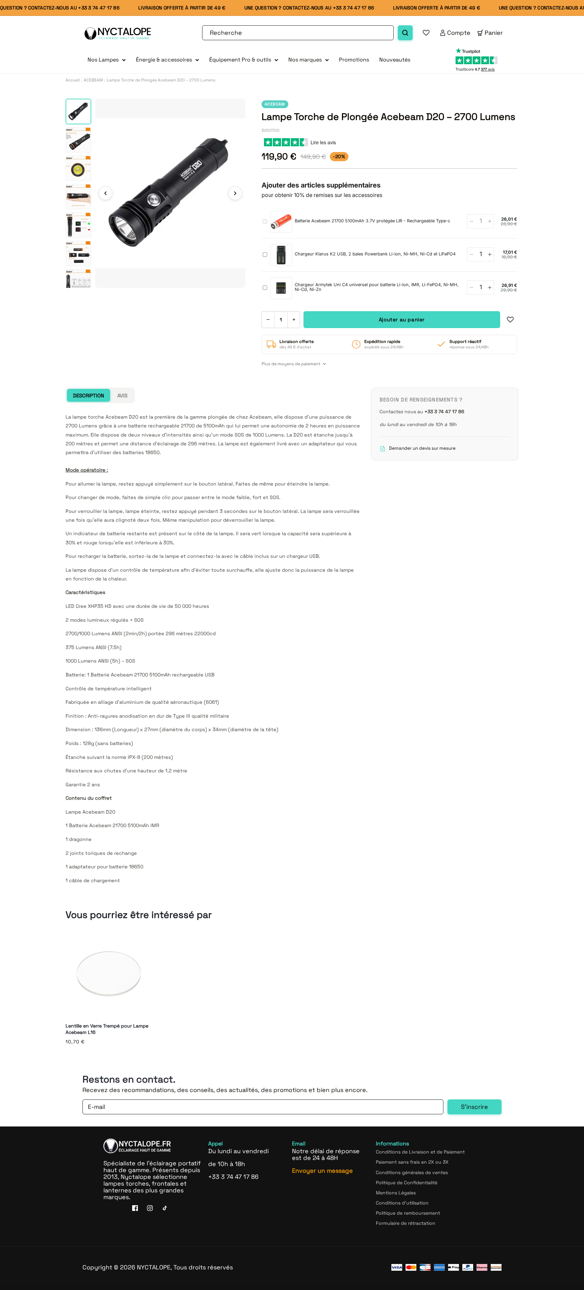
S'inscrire (474, 1107)
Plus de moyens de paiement (291, 364)
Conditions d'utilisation (402, 1202)
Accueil (73, 80)
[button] (106, 60)
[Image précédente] (105, 193)
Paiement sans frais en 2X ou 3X (412, 1162)
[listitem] (78, 111)
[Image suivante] (235, 193)
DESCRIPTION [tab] (88, 395)
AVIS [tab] (122, 395)
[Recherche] (405, 32)
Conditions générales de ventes (412, 1172)
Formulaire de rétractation (405, 1223)
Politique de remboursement (408, 1213)
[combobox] (298, 32)
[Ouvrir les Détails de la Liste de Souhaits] (426, 33)
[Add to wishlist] (510, 319)
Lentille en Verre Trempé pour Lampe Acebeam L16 (107, 1029)
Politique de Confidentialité (406, 1182)
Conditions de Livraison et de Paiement (420, 1152)
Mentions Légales (396, 1192)
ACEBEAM (93, 80)
